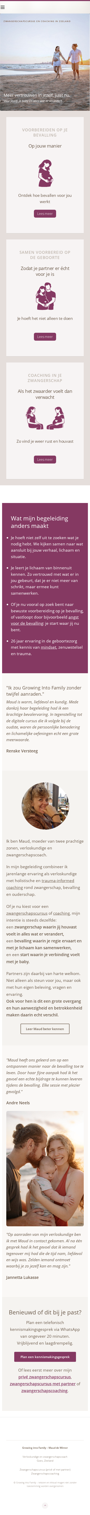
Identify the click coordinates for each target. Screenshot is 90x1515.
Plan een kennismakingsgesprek (45, 1357)
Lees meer (45, 213)
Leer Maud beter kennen (45, 1029)
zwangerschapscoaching (44, 1390)
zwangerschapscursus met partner (43, 1384)
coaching (61, 913)
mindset (48, 647)
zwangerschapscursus (27, 913)
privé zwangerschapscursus (44, 1377)
